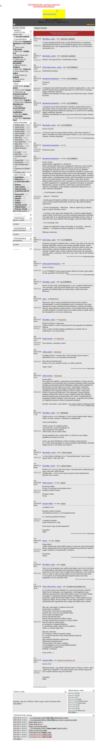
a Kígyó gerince (66, 452)
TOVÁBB (16, 703)
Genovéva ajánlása (82, 702)
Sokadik (79, 699)
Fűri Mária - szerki (90, 405)
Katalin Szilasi (19, 131)
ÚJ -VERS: (48, 718)
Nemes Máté (19, 160)
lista (79, 708)
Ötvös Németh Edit (21, 164)
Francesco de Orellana (22, 168)
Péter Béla (18, 137)
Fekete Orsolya (90, 368)
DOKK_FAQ (19, 125)
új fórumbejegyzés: (40, 732)
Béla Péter (18, 154)
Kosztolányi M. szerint (83, 701)
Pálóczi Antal (19, 135)
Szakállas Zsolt (20, 172)
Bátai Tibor (18, 144)
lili (78, 706)
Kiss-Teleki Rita (20, 142)
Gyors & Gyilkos (20, 156)
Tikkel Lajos (19, 146)
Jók (78, 695)
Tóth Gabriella (20, 133)
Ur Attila (18, 152)
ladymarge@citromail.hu (88, 117)
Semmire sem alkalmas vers (76, 586)
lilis (79, 704)
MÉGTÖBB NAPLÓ (20, 211)
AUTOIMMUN (72, 67)
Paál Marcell (19, 162)
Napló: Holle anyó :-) (36, 722)
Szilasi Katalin (19, 129)
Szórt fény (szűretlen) (68, 39)
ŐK (78, 693)
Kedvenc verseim (81, 710)
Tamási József (19, 127)
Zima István (19, 139)
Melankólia (64, 413)
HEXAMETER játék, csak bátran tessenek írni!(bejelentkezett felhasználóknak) (44, 5)
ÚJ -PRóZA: (53, 720)
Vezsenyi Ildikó (90, 557)
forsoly (92, 579)
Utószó (63, 483)
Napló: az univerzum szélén (38, 726)
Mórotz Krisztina (20, 148)
